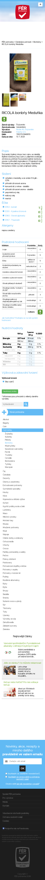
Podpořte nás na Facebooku (16, 829)
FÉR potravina (8, 42)
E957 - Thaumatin (12, 220)
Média (5, 802)
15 (4, 120)
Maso (5, 513)
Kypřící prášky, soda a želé (14, 506)
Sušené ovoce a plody (12, 601)
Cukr (5, 426)
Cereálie (8, 458)
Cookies (6, 821)
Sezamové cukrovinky (14, 449)
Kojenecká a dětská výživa (14, 499)
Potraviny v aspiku (10, 570)
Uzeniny (6, 615)
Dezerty (6, 478)
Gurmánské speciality (11, 489)
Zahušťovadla (8, 622)
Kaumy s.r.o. (21, 132)
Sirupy (5, 591)
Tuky (5, 612)
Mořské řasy (8, 520)
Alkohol (6, 419)
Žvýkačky (9, 434)
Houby (5, 492)
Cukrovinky (7, 430)
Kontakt (6, 806)
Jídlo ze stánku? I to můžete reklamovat (22, 663)
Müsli (5, 531)
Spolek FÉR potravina (11, 794)
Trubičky (8, 455)
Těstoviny (7, 608)
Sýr (4, 605)
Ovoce (5, 549)
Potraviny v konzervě (11, 573)
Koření (5, 503)
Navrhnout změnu (10, 391)
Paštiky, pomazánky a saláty (14, 552)
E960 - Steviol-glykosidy (15, 216)
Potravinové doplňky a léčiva (14, 566)
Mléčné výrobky (9, 517)
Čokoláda (6, 475)
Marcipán (9, 467)
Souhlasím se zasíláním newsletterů (24, 774)
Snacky (6, 598)
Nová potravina (17, 412)
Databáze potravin (23, 42)
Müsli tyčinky (10, 446)
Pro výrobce (8, 798)
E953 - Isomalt (11, 207)
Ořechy (6, 545)
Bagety (6, 423)
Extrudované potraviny (12, 485)
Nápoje (6, 534)
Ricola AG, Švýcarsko (25, 129)
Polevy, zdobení (9, 559)
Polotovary (7, 563)
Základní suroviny (10, 626)
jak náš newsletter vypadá (28, 784)
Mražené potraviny (11, 527)
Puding (5, 577)
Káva (5, 496)
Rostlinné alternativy (11, 580)
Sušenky (8, 437)
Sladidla (6, 594)
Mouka (5, 524)
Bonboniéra (10, 461)
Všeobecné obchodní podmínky (16, 813)
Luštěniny (7, 510)
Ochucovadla (8, 542)
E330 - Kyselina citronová (15, 211)
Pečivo (5, 556)
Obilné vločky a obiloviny (13, 538)
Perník (7, 452)
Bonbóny (37, 42)
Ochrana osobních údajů (12, 817)
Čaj (4, 471)
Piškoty (8, 440)
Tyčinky (8, 464)
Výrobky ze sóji (9, 619)
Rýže (5, 587)
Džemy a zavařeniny (11, 482)
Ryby (5, 584)
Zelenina (6, 629)
